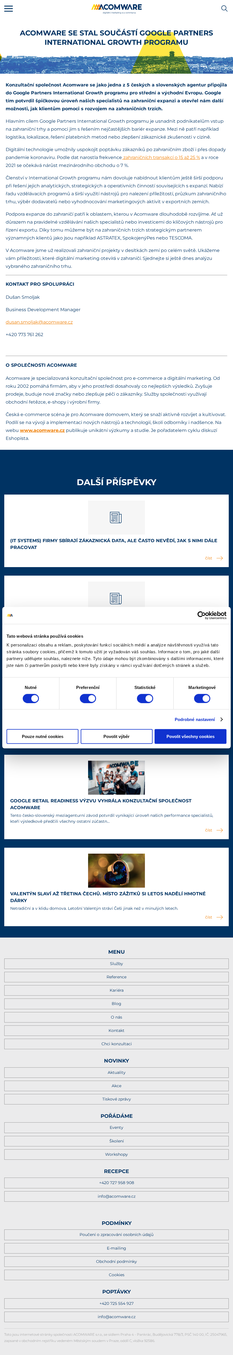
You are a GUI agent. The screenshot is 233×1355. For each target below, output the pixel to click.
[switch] (88, 698)
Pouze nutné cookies (42, 736)
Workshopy (116, 1154)
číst (208, 558)
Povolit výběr (116, 736)
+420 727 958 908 (116, 1182)
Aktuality (117, 1072)
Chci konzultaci (116, 1043)
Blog (116, 1003)
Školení (116, 1141)
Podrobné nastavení (195, 719)
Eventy (116, 1127)
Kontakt (116, 1030)
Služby (116, 963)
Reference (116, 976)
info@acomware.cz (117, 1196)
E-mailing (116, 1248)
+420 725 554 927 (116, 1303)
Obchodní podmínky (116, 1261)
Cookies (116, 1274)
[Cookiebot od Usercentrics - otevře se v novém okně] (201, 615)
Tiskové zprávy (116, 1099)
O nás (116, 1017)
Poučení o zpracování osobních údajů (116, 1234)
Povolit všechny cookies (191, 736)
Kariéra (117, 990)
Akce (116, 1085)
